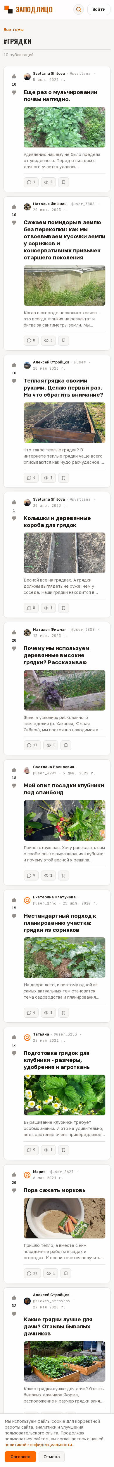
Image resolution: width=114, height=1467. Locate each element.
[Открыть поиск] (78, 9)
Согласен (20, 1456)
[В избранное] (63, 182)
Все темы (14, 29)
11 (35, 744)
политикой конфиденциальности (38, 1444)
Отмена (52, 1456)
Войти (99, 9)
